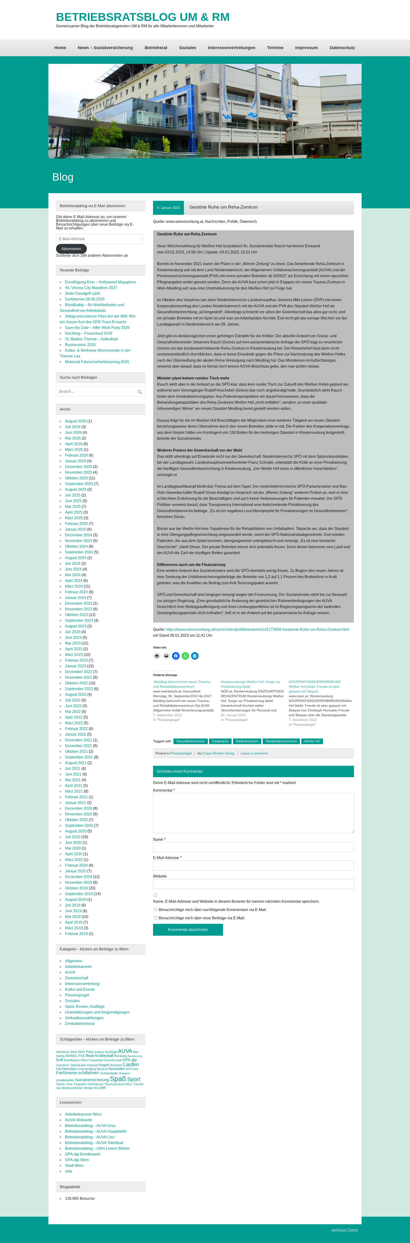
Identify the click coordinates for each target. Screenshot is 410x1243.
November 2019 (78, 882)
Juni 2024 (73, 569)
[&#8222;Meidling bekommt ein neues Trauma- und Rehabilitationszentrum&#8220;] (187, 700)
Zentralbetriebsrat (80, 1024)
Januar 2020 (75, 871)
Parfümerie (66, 1072)
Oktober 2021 (76, 751)
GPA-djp (130, 1060)
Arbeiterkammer (78, 967)
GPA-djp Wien (77, 1160)
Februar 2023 (76, 660)
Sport (133, 1079)
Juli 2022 (72, 700)
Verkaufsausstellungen (84, 1018)
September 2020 (79, 825)
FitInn (84, 1060)
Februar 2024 (76, 592)
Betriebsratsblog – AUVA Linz (90, 1137)
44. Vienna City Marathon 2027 (91, 288)
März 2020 (74, 860)
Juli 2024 (72, 563)
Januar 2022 (75, 734)
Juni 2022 (73, 706)
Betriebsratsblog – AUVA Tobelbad (94, 1143)
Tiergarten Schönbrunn (88, 1084)
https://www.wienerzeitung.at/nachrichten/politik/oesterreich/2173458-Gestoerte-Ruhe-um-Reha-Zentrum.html (257, 629)
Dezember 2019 (78, 877)
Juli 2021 (72, 768)
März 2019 (74, 928)
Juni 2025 (73, 501)
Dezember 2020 (78, 808)
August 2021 (75, 763)
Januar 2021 (75, 803)
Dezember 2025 (78, 467)
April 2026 (73, 444)
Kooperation (220, 741)
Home (60, 47)
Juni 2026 (73, 432)
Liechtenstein (66, 1069)
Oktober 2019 (76, 888)
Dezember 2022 (78, 672)
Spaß (118, 1079)
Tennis (60, 1084)
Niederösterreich (247, 741)
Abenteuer (63, 1052)
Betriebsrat (156, 47)
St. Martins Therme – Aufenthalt (91, 339)
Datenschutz (342, 47)
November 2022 (78, 677)
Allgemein (73, 961)
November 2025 (78, 472)
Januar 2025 (75, 529)
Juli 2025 (72, 495)
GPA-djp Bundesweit (82, 1154)
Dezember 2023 (78, 603)
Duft (59, 1060)
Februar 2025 (76, 524)
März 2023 (74, 655)
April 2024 (73, 581)
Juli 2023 (72, 632)
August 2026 (75, 421)
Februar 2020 (76, 865)
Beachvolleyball (99, 1055)
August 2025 (75, 489)
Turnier (138, 1084)
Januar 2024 (75, 598)
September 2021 (79, 757)
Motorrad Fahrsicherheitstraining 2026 (97, 362)
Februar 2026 (76, 455)
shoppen (124, 1073)
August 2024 (75, 558)
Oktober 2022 (76, 683)
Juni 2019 (73, 911)
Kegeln (104, 1065)
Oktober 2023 (76, 615)
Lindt (80, 1069)
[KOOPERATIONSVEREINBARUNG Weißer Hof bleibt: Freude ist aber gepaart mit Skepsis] (323, 703)
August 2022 (75, 694)
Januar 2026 (75, 461)
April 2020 (73, 854)
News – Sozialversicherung (105, 47)
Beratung (120, 1056)
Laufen (131, 1064)
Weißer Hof (312, 741)
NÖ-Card (132, 1069)
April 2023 (73, 649)
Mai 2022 (73, 712)
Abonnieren (71, 249)
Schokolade (109, 1073)
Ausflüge (111, 1052)
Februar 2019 (76, 934)
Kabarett (92, 1065)
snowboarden (65, 1080)
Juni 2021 (73, 774)
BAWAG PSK (75, 1056)
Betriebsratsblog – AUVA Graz (90, 1126)
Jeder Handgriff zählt (82, 293)
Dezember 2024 (78, 535)
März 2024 (74, 586)
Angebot (99, 1052)
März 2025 (74, 518)
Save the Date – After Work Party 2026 (97, 328)
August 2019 (75, 899)
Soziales (187, 47)
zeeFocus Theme (344, 1230)
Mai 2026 (73, 438)
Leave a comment (254, 753)
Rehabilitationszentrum (281, 741)
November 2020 (78, 814)
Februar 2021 (76, 797)
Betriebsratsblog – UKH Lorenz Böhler (97, 1148)
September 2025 (79, 484)
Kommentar (164, 790)
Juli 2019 (72, 905)
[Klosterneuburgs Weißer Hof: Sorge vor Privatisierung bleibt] (255, 700)
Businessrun (135, 1056)
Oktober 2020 (76, 820)
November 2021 (78, 746)
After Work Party (81, 1052)
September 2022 (79, 689)
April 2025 (73, 512)
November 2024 (78, 541)
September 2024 (79, 552)
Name (159, 839)
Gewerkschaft (76, 978)
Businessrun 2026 (80, 345)
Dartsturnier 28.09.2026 (85, 299)
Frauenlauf (96, 1060)
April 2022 (73, 717)
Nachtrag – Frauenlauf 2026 (88, 333)
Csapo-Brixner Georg (218, 753)
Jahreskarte (78, 1065)
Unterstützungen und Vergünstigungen (97, 1012)
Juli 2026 (72, 427)
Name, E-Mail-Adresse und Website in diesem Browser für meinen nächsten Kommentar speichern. (236, 901)
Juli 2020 (72, 837)
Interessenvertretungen (231, 47)
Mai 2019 (73, 917)
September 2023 (79, 620)
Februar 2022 (76, 729)
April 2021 (73, 786)
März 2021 (74, 791)
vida (68, 1171)
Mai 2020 (73, 848)
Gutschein (62, 1065)
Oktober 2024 (76, 546)
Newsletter (116, 1069)
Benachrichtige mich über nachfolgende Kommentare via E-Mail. (213, 910)
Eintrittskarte (72, 1060)
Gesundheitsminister (191, 741)
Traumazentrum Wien (118, 1084)
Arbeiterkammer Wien (83, 1114)
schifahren (88, 1072)
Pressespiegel (180, 753)
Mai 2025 (73, 507)
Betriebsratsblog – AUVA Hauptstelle (96, 1131)
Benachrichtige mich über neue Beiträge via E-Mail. (202, 918)
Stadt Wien (74, 1166)
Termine (275, 47)
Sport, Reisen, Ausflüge (85, 1007)
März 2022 (74, 723)
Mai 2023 (73, 643)
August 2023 (75, 626)
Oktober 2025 (76, 478)
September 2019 (79, 894)
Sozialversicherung (92, 1080)
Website (160, 876)
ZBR (102, 1088)
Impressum (306, 47)
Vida (58, 1088)
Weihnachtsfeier (72, 1088)
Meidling (90, 1069)
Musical (102, 1069)
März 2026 (74, 450)
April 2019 (73, 922)
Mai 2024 (73, 575)
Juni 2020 (73, 843)
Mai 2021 (73, 780)
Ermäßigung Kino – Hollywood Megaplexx (100, 282)
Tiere (69, 1084)
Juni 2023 (73, 638)
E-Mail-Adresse (167, 858)
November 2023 (78, 609)
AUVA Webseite (78, 1120)
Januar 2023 (75, 666)
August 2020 (75, 831)
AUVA (70, 972)
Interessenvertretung (82, 984)
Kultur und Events (80, 989)
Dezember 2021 (78, 740)
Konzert (116, 1065)
